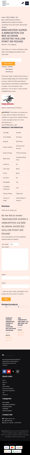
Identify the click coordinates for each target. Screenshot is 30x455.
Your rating (5, 244)
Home (3, 17)
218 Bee (4, 27)
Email (4, 283)
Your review (6, 247)
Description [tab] (9, 69)
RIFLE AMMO (10, 17)
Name (4, 274)
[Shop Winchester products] (8, 100)
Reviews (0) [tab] (9, 71)
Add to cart (8, 63)
